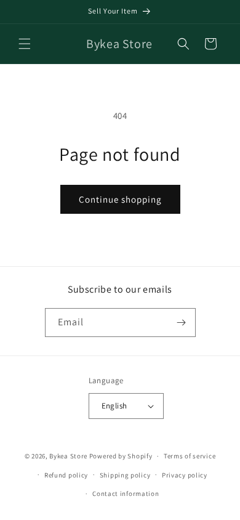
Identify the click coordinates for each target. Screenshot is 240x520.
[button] (24, 43)
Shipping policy (125, 475)
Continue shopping (120, 199)
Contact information (125, 493)
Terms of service (189, 456)
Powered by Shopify (121, 456)
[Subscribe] (181, 322)
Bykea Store (68, 456)
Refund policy (66, 475)
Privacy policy (184, 475)
